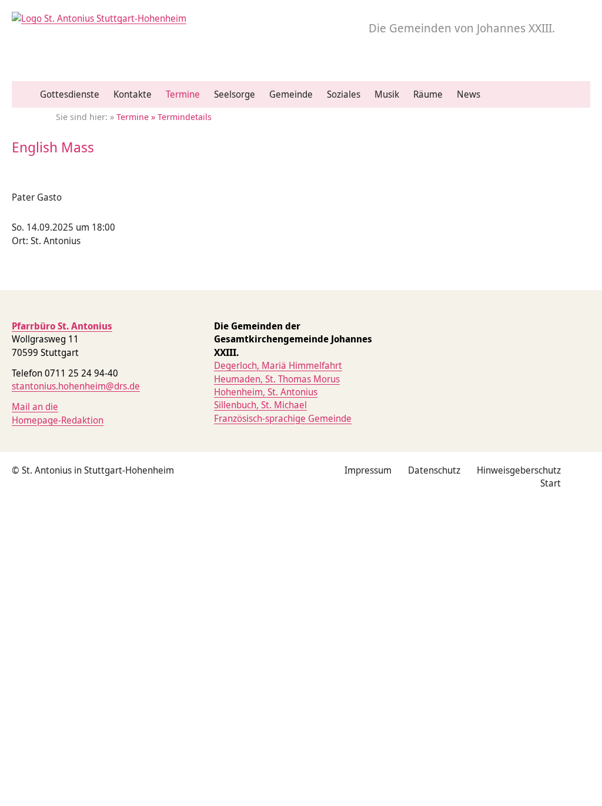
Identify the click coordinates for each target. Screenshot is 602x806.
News (468, 94)
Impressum (368, 470)
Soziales (343, 94)
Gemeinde (291, 94)
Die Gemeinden (462, 28)
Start (550, 483)
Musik (386, 94)
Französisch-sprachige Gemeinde (283, 418)
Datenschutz (434, 470)
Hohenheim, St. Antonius (265, 391)
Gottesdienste (69, 94)
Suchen (577, 99)
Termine (183, 94)
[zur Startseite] (99, 18)
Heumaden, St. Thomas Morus (277, 378)
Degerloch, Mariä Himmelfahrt (278, 365)
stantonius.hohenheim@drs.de (76, 385)
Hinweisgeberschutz (519, 470)
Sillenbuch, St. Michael (260, 404)
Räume (428, 94)
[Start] (26, 95)
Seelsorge (234, 94)
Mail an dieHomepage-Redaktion (57, 413)
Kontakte (132, 94)
